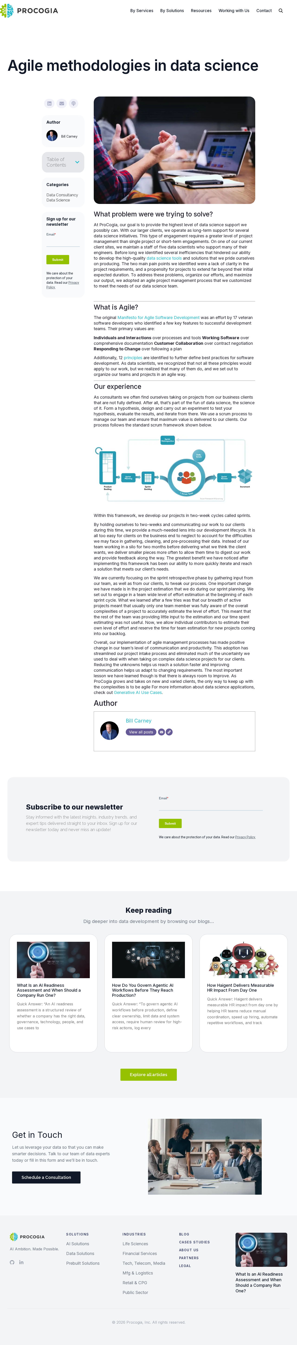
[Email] (161, 732)
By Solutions (172, 10)
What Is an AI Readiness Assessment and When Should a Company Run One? (49, 990)
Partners (189, 1258)
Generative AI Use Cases (138, 692)
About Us (189, 1250)
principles (133, 357)
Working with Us (234, 10)
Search (285, 10)
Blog (184, 1234)
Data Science (58, 200)
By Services (141, 10)
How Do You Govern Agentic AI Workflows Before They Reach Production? (142, 990)
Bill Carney (139, 721)
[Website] (169, 732)
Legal (185, 1266)
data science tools (164, 258)
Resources (201, 10)
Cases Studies (194, 1242)
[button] (49, 103)
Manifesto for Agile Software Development (158, 317)
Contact (264, 10)
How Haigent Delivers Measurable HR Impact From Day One (240, 988)
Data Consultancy (62, 195)
